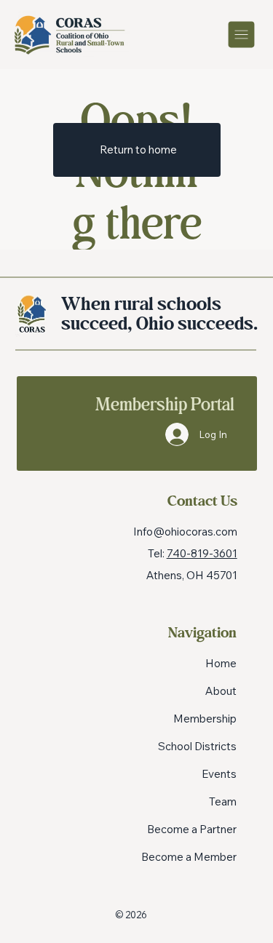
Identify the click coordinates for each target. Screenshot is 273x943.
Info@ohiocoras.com (185, 531)
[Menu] (242, 34)
